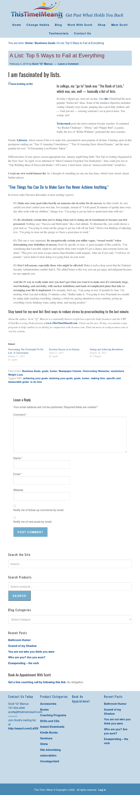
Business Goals (31, 371)
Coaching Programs (53, 715)
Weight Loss (15, 374)
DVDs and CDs (49, 721)
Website (18, 490)
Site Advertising (50, 750)
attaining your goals (61, 378)
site (106, 99)
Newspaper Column (70, 371)
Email (17, 474)
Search (19, 596)
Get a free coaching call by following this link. (37, 682)
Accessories (48, 704)
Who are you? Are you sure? (26, 657)
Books (44, 709)
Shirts (44, 744)
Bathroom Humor (19, 640)
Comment (20, 415)
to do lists (36, 381)
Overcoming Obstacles (96, 371)
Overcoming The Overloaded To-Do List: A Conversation (25, 351)
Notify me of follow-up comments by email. (38, 510)
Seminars (46, 738)
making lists (98, 378)
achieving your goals (35, 378)
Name (17, 458)
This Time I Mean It (70, 10)
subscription (48, 755)
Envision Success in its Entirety (64, 349)
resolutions (117, 371)
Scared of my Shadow (22, 646)
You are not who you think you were (31, 652)
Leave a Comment (68, 63)
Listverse (22, 140)
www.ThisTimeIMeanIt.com (61, 323)
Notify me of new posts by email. (32, 522)
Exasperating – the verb (23, 663)
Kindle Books (49, 732)
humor (53, 371)
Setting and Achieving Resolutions (106, 349)
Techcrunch (64, 123)
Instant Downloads (52, 727)
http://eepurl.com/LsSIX (23, 728)
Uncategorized (49, 761)
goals (45, 371)
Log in (102, 789)
